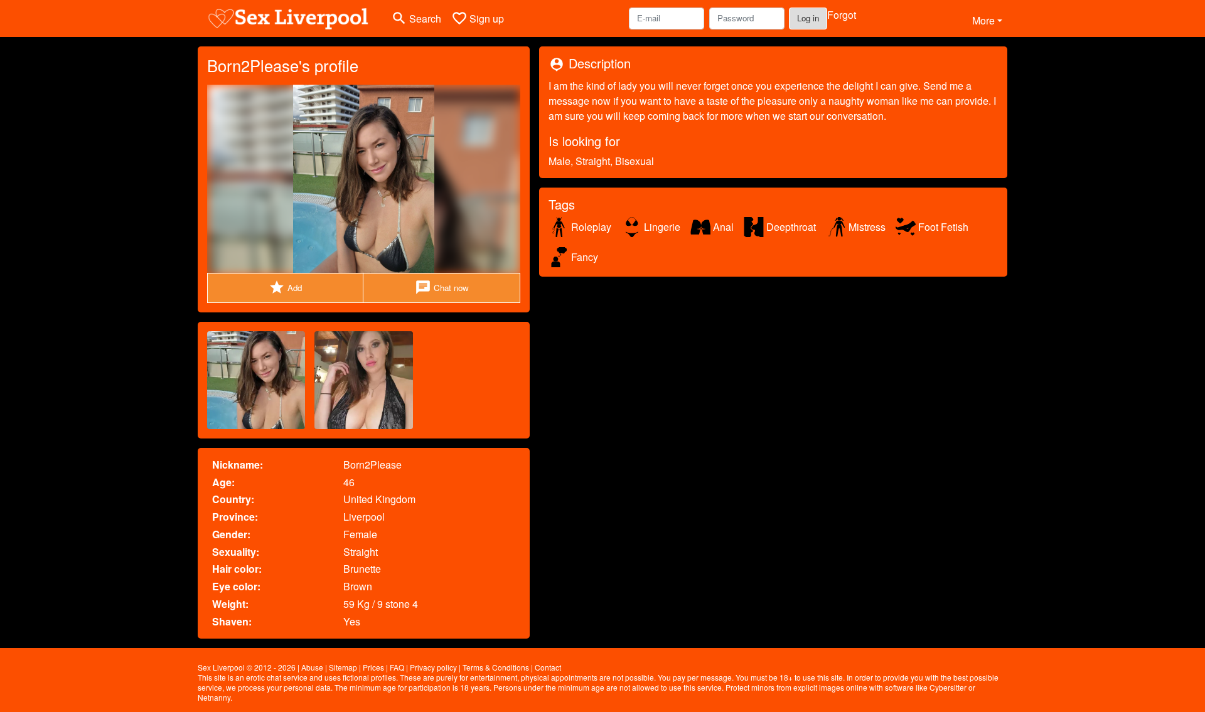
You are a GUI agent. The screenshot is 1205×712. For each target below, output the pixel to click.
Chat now (442, 287)
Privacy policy (433, 667)
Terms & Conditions (496, 667)
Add (285, 287)
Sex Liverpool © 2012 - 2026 (247, 667)
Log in (808, 18)
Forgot (841, 15)
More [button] (983, 20)
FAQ (397, 667)
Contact (548, 667)
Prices (373, 667)
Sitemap (343, 667)
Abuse (312, 667)
